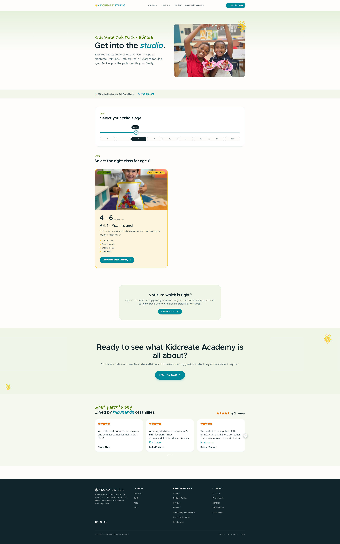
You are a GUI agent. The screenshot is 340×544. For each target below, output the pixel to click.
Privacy (221, 534)
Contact (216, 503)
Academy (138, 493)
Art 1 (136, 498)
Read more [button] (155, 442)
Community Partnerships (184, 512)
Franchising (217, 512)
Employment (218, 508)
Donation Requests (181, 517)
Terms (243, 534)
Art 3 (136, 508)
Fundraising (178, 522)
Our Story (216, 493)
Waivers (176, 508)
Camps (176, 493)
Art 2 (136, 503)
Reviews (176, 503)
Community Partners (194, 5)
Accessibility (232, 534)
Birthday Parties (180, 498)
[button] (94, 435)
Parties (178, 5)
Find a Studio (218, 498)
